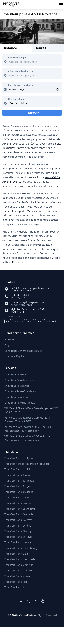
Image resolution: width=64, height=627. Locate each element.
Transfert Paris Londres (18, 542)
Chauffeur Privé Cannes (18, 397)
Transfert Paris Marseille (18, 565)
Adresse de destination (20, 71)
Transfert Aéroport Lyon (18, 458)
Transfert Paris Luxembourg (20, 548)
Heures (40, 48)
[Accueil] (10, 4)
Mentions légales (14, 356)
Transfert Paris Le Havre (18, 537)
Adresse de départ (18, 57)
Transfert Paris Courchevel (20, 508)
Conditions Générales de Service (23, 351)
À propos (9, 339)
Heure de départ (17, 99)
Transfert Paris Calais (16, 497)
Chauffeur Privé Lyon (16, 385)
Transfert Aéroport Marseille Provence (27, 463)
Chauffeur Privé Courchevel (20, 391)
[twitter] (28, 601)
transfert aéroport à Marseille (20, 211)
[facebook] (21, 601)
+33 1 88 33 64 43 (20, 295)
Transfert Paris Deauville (18, 514)
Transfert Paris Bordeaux (19, 480)
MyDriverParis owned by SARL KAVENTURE (28, 311)
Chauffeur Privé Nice (16, 374)
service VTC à (52, 177)
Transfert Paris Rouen (17, 587)
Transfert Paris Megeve (18, 570)
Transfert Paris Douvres (18, 520)
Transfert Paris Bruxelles (18, 492)
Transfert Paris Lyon (16, 553)
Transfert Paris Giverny (17, 531)
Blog (7, 345)
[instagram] (35, 601)
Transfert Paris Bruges (17, 486)
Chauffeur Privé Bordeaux (19, 402)
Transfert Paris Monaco (18, 576)
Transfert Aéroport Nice (18, 469)
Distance (9, 48)
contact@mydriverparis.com (27, 302)
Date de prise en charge (20, 84)
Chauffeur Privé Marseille (19, 380)
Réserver (32, 113)
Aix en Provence (11, 181)
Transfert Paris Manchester (20, 559)
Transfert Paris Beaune (17, 475)
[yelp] (43, 601)
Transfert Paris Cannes (17, 503)
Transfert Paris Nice (15, 581)
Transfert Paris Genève (17, 525)
